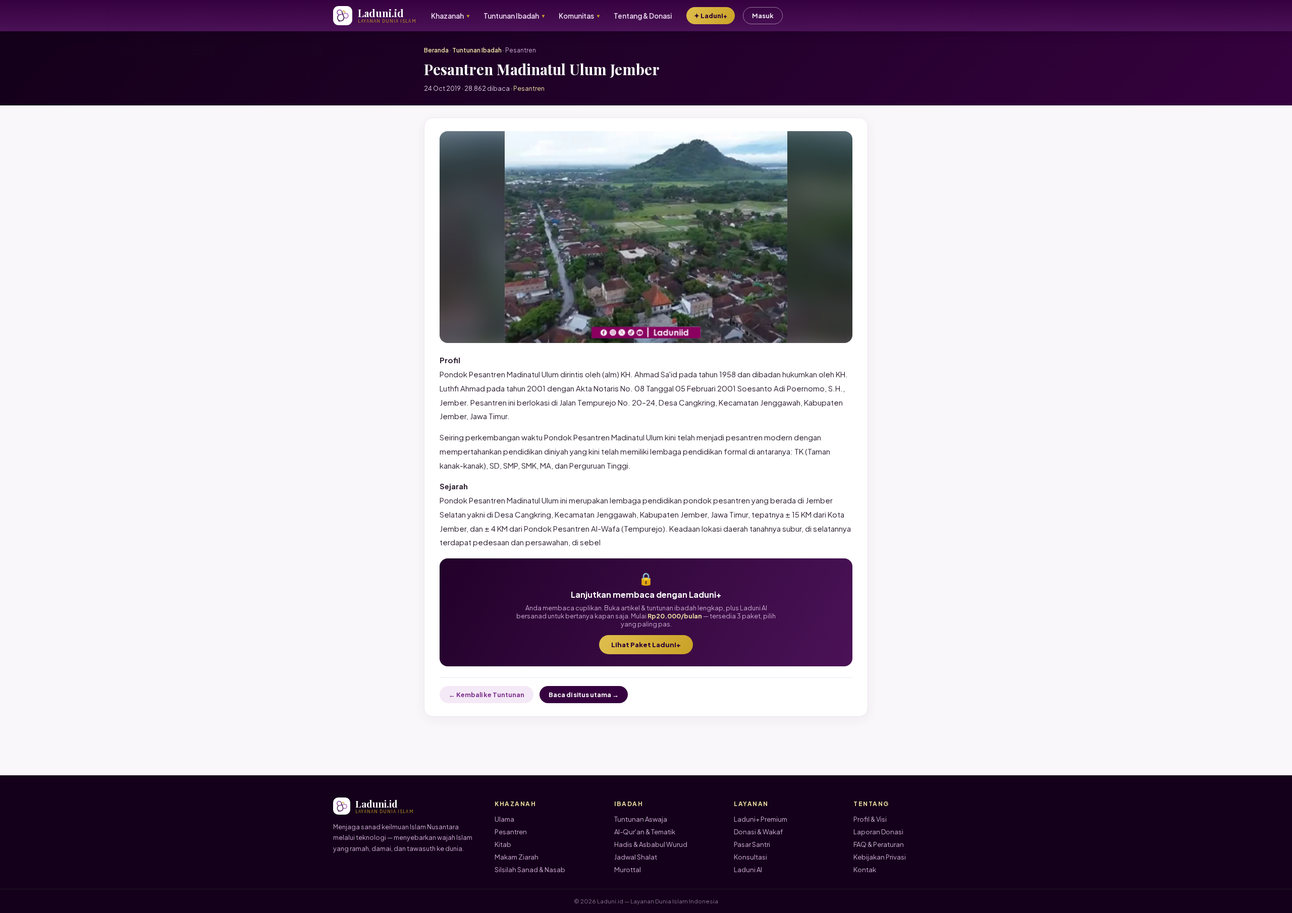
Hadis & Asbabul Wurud (650, 844)
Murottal (627, 870)
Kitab (503, 844)
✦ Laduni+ (710, 16)
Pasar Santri (752, 844)
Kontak (864, 870)
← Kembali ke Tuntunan (486, 695)
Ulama (504, 819)
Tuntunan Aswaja (640, 819)
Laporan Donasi (878, 832)
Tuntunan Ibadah (477, 50)
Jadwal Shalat (635, 857)
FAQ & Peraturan (878, 844)
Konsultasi (750, 857)
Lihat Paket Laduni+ (646, 645)
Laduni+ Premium (760, 819)
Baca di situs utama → (584, 695)
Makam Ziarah (517, 857)
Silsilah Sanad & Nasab (530, 870)
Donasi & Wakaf (758, 832)
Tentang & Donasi (643, 16)
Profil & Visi (870, 819)
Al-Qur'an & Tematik (644, 832)
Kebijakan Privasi (879, 857)
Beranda (436, 50)
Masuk (763, 16)
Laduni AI (748, 870)
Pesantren (511, 832)
